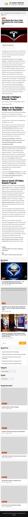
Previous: (12, 248)
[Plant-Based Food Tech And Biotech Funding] (14, 494)
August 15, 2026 (9, 457)
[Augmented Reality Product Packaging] (14, 396)
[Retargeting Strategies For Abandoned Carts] (14, 470)
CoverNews (20, 513)
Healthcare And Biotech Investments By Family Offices (14, 354)
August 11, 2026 (9, 482)
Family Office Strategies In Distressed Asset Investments (11, 357)
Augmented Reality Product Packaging (10, 351)
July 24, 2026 (9, 284)
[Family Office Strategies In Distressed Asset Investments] (14, 445)
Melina (4, 25)
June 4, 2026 (9, 311)
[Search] (26, 9)
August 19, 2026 (9, 433)
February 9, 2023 (10, 25)
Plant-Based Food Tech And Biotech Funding (11, 363)
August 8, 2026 (9, 506)
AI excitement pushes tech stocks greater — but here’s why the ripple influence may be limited (13, 282)
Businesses (4, 403)
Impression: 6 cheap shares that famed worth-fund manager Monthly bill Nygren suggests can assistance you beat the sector (14, 335)
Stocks (3, 18)
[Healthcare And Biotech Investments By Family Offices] (14, 421)
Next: (12, 254)
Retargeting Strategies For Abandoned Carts (12, 361)
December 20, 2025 (10, 337)
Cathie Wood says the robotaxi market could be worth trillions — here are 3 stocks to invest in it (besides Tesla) (14, 308)
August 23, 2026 (9, 408)
